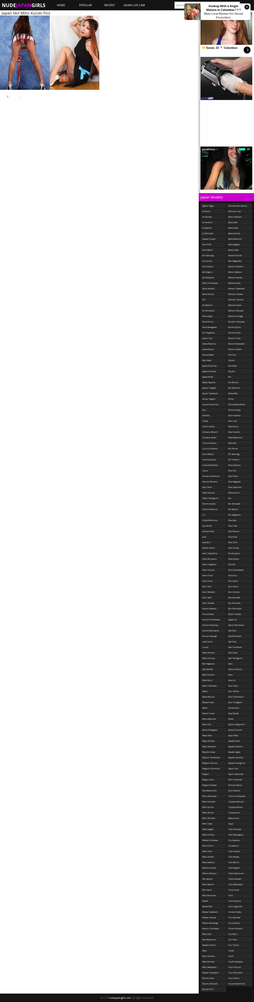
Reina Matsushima (236, 404)
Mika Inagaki (208, 829)
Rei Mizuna (233, 382)
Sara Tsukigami (235, 702)
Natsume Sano (235, 305)
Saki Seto (232, 641)
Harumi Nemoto (209, 481)
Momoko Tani (234, 211)
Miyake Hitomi (209, 945)
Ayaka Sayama (208, 382)
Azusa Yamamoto (210, 404)
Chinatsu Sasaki (209, 437)
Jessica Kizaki (208, 531)
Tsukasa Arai (234, 812)
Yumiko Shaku (234, 912)
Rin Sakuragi (233, 454)
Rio (229, 498)
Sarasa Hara (233, 708)
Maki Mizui (207, 680)
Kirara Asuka (208, 614)
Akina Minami (208, 288)
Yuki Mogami (234, 867)
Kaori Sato (207, 597)
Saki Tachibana (235, 647)
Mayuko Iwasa (208, 752)
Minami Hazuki (209, 867)
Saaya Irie (232, 619)
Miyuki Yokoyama (210, 972)
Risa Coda (232, 525)
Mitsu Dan (206, 934)
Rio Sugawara (234, 514)
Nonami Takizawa (236, 321)
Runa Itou (232, 575)
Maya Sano (207, 735)
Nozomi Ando (234, 332)
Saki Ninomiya (234, 636)
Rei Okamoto (234, 388)
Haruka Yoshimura (210, 476)
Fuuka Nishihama (210, 465)
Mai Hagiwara (208, 663)
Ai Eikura (206, 211)
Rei (229, 376)
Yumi (230, 895)
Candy (205, 421)
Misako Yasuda (209, 917)
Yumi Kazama (234, 901)
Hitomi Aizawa (208, 503)
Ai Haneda (207, 217)
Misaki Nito (207, 906)
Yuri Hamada (234, 917)
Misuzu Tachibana (210, 928)
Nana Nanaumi (235, 239)
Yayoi (230, 823)
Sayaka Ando (234, 741)
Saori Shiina (233, 691)
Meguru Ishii (208, 779)
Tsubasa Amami (235, 807)
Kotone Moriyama (210, 630)
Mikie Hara (207, 851)
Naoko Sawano (235, 272)
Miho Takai (207, 823)
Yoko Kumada (234, 829)
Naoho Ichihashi (235, 266)
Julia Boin (206, 542)
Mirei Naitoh (208, 884)
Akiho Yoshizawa (210, 283)
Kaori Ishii (206, 586)
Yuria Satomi (234, 923)
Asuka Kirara (208, 349)
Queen (231, 360)
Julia (204, 536)
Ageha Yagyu (208, 205)
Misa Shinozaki (209, 895)
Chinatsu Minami (210, 432)
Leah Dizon (207, 641)
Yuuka (231, 950)
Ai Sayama (207, 228)
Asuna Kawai (208, 354)
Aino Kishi (206, 244)
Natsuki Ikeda (234, 283)
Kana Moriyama (209, 559)
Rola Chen (233, 542)
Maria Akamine (209, 719)
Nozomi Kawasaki (236, 343)
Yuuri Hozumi (234, 967)
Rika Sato (232, 443)
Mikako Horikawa (210, 840)
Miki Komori (208, 845)
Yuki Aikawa (233, 856)
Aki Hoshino (207, 266)
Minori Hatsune (209, 873)
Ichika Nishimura (210, 520)
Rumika (231, 564)
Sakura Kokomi (235, 669)
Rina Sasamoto (235, 487)
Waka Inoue (233, 818)
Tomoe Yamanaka (236, 796)
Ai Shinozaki (207, 233)
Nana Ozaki (233, 250)
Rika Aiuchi (233, 426)
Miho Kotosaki (208, 801)
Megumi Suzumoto (211, 768)
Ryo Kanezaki (234, 603)
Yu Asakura (233, 845)
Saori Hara (233, 685)
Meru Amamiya (209, 796)
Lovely (205, 647)
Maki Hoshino (208, 674)
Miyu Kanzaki (208, 961)
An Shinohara (208, 310)
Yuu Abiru (232, 934)
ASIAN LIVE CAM (134, 5)
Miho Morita (208, 812)
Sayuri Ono (233, 768)
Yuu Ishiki (232, 939)
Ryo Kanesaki (234, 597)
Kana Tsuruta (208, 570)
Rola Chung (233, 548)
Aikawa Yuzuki (208, 239)
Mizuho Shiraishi (210, 983)
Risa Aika (232, 520)
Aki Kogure (207, 272)
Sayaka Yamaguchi (236, 763)
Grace (205, 470)
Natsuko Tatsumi (236, 299)
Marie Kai (206, 724)
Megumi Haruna (209, 763)
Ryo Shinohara (235, 608)
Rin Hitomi (233, 448)
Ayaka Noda (207, 376)
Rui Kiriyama (234, 553)
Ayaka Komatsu (209, 371)
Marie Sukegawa (209, 730)
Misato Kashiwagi (210, 923)
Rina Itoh (232, 470)
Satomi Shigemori (236, 724)
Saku (230, 663)
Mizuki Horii (207, 989)
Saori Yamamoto (236, 696)
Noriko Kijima (234, 327)
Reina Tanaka (234, 410)
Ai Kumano (207, 222)
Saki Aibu (232, 630)
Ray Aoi (231, 371)
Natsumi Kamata (235, 310)
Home (61, 5)
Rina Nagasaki (234, 481)
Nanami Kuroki (235, 255)
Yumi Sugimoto (235, 906)
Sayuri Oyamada (235, 774)
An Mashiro (207, 305)
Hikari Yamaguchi (210, 498)
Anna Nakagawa (209, 327)
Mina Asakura (208, 862)
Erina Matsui (208, 454)
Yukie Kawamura (236, 873)
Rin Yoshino (233, 459)
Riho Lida (232, 421)
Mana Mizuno (208, 696)
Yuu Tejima (233, 945)
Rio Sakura (233, 509)
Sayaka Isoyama (235, 746)
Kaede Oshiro (208, 548)
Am (203, 299)
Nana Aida (232, 222)
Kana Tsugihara (209, 564)
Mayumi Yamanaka (211, 757)
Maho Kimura (208, 652)
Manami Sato (208, 702)
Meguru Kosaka (209, 785)
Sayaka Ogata (234, 752)
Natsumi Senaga (235, 316)
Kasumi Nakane (209, 608)
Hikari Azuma (208, 492)
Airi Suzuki (207, 261)
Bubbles (206, 415)
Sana (230, 674)
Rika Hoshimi (234, 432)
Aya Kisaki (206, 360)
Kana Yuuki (207, 581)
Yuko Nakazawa (235, 884)
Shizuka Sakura (235, 785)
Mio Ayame (207, 879)
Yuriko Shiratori (235, 928)
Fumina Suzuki (209, 459)
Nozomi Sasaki (235, 349)
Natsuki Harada (235, 277)
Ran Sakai (232, 365)
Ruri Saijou (233, 581)
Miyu (204, 950)
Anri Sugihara (208, 332)
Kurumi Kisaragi (209, 636)
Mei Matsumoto (209, 790)
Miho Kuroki (208, 807)
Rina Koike (233, 476)
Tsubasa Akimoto (236, 801)
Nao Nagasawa (234, 261)
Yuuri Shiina (233, 978)
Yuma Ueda (233, 890)
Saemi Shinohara (236, 625)
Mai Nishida (207, 669)
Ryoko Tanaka (234, 614)
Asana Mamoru (209, 343)
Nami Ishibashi (235, 217)
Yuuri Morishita (235, 972)
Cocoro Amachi (209, 443)
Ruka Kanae (233, 559)
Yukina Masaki (234, 879)
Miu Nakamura (209, 939)
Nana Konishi (234, 233)
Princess (232, 354)
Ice (203, 514)
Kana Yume (207, 575)
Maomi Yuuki (208, 713)
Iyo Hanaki (207, 525)
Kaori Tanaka (208, 603)
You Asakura (234, 840)
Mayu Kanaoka (209, 746)
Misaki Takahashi (210, 912)
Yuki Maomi (233, 862)
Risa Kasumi (233, 531)
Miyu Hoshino (208, 956)
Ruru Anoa (233, 586)
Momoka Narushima (237, 205)
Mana (204, 691)
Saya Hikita (233, 735)
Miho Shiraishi (208, 818)
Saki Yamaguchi (235, 658)
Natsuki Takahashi (236, 288)
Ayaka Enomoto (209, 365)
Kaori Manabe (208, 592)
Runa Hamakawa (235, 570)
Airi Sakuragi (208, 255)
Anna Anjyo (207, 316)
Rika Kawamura (235, 437)
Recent (109, 5)
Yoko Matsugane (235, 834)
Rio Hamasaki (234, 503)
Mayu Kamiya (208, 741)
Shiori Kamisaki (235, 779)
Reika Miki (233, 393)
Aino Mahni (207, 250)
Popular (85, 5)
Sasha (230, 719)
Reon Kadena (234, 415)
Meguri (205, 774)
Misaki (205, 901)
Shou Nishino (234, 790)
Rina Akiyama (234, 465)
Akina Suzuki (208, 294)
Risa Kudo (232, 536)
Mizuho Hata (208, 978)
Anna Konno (208, 321)
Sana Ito (232, 680)
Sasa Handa (233, 713)
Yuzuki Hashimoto (236, 983)
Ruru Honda (233, 592)
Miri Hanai (207, 890)
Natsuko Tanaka (235, 294)
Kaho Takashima (209, 553)
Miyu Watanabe (209, 967)
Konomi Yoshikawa (211, 619)
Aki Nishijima (208, 277)
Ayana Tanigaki (209, 388)
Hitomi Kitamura (210, 509)
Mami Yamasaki (209, 685)
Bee (204, 410)
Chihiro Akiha (208, 426)
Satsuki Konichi (235, 730)
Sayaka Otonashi (235, 757)
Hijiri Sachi (207, 487)
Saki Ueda (232, 652)
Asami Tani (207, 338)
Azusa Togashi (208, 399)
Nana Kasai (233, 228)
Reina (230, 399)
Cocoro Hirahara (210, 448)
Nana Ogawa (234, 244)
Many (204, 708)
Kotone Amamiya (210, 625)
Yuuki (230, 956)
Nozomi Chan (234, 338)
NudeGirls (23, 5)
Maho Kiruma (208, 658)
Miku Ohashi (208, 856)
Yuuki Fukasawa (235, 961)
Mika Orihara (208, 834)
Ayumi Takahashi (210, 393)
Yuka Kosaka (234, 851)
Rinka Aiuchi (233, 492)
